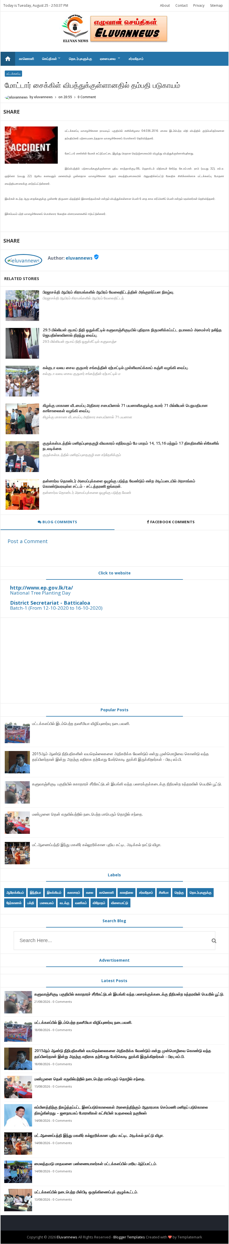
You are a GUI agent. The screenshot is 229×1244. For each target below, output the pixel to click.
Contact (181, 5)
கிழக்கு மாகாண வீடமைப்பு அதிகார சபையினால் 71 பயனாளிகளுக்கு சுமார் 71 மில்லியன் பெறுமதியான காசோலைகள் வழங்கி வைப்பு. (125, 408)
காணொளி (26, 58)
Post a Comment (28, 541)
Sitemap (216, 5)
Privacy (198, 5)
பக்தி (30, 902)
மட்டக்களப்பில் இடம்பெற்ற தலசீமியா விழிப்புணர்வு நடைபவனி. (81, 723)
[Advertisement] (114, 660)
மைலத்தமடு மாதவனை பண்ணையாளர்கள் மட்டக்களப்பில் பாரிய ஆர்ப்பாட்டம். (95, 1163)
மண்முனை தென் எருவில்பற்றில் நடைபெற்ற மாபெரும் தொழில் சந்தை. (87, 814)
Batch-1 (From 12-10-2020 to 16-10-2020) (56, 608)
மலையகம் (47, 902)
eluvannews (79, 258)
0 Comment (87, 97)
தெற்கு (179, 892)
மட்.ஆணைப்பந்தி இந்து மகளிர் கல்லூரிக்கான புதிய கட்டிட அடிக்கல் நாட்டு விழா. (96, 844)
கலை (89, 892)
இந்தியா (35, 892)
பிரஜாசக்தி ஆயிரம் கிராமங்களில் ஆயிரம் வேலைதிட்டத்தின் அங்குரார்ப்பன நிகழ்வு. (108, 292)
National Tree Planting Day (40, 593)
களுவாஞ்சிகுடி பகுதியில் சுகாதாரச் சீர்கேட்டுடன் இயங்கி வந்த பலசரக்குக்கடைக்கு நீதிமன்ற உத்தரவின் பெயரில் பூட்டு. (127, 784)
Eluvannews (67, 1237)
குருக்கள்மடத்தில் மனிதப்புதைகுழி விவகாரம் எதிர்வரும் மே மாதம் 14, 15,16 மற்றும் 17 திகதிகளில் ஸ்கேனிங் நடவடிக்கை (131, 445)
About (165, 5)
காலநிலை (126, 892)
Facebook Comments (172, 521)
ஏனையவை (110, 58)
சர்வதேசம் (136, 58)
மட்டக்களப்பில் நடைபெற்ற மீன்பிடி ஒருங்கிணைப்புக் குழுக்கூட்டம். (86, 1191)
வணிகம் (81, 902)
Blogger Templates (129, 1237)
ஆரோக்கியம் (15, 892)
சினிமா (164, 892)
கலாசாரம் (73, 892)
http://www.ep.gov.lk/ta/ (41, 587)
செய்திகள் (51, 58)
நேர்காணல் (14, 902)
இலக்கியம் (54, 892)
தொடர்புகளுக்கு (80, 58)
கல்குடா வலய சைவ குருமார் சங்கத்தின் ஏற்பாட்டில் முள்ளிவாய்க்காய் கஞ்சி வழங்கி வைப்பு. (116, 367)
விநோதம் (99, 902)
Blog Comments (59, 521)
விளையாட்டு (119, 902)
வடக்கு (64, 902)
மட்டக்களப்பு (13, 74)
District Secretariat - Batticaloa (50, 602)
